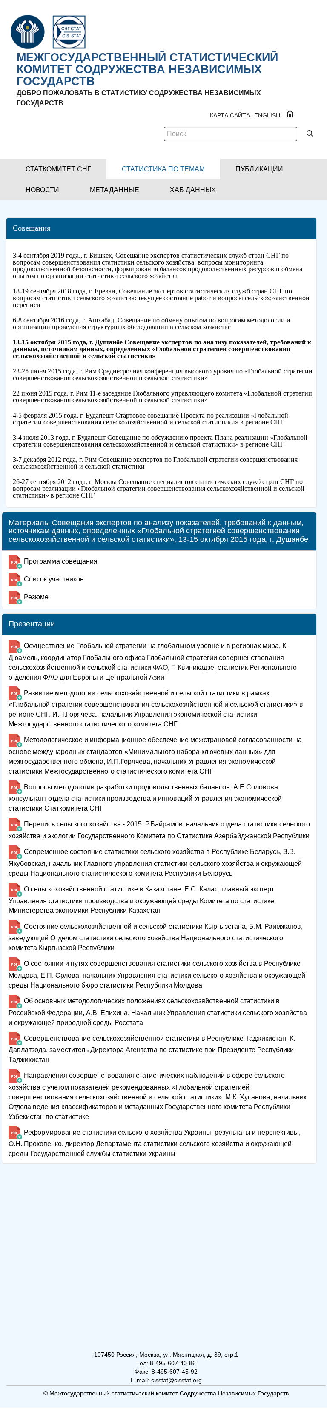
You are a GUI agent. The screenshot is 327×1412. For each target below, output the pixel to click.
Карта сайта (230, 115)
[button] (58, 169)
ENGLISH (267, 115)
